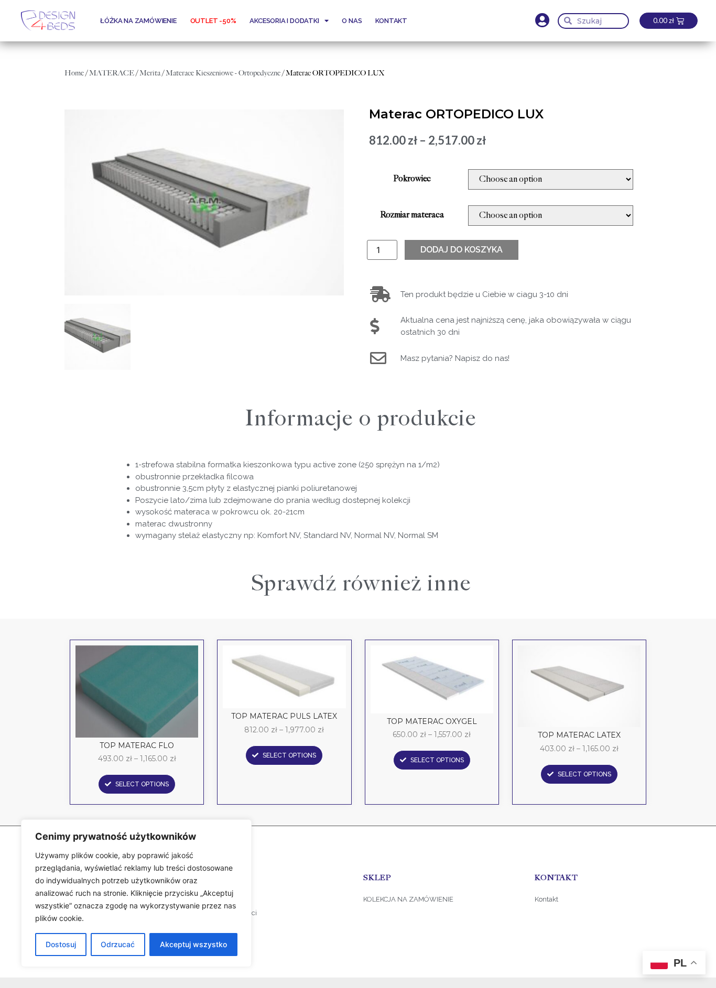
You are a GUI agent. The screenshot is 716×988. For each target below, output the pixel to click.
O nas (352, 21)
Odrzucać (118, 944)
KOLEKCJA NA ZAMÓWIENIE (408, 899)
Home (74, 73)
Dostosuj (61, 944)
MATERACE (111, 73)
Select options (142, 784)
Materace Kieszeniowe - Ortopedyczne (223, 73)
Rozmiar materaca (412, 215)
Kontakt (391, 21)
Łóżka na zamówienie (138, 21)
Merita (149, 73)
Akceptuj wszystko (193, 944)
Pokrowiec (412, 179)
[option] (204, 202)
